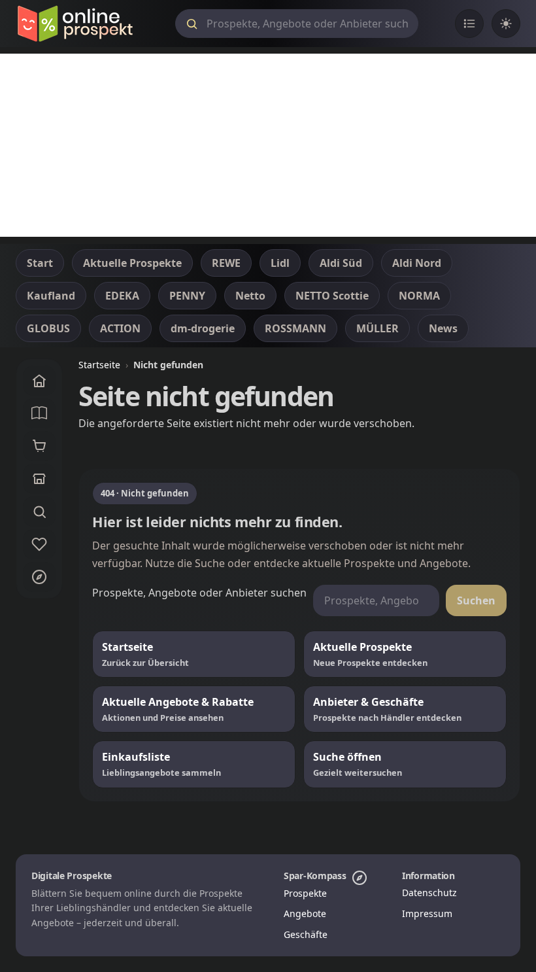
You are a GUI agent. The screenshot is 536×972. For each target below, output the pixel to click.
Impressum (427, 913)
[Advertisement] (268, 145)
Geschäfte (305, 934)
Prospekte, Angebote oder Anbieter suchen (199, 592)
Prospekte (305, 893)
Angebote (305, 913)
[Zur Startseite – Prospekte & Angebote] (75, 23)
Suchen (476, 600)
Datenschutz (429, 892)
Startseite (99, 364)
